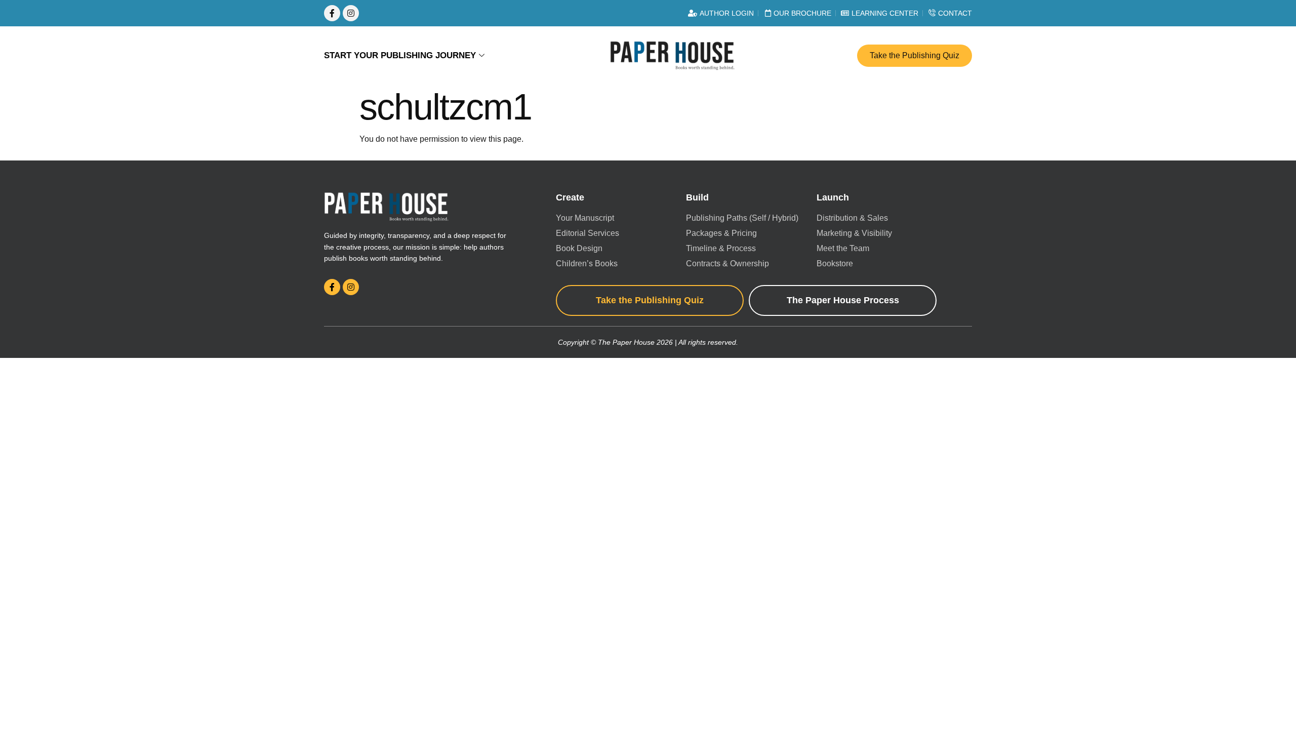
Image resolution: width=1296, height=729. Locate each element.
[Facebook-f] (332, 13)
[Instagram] (351, 13)
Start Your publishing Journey (400, 55)
